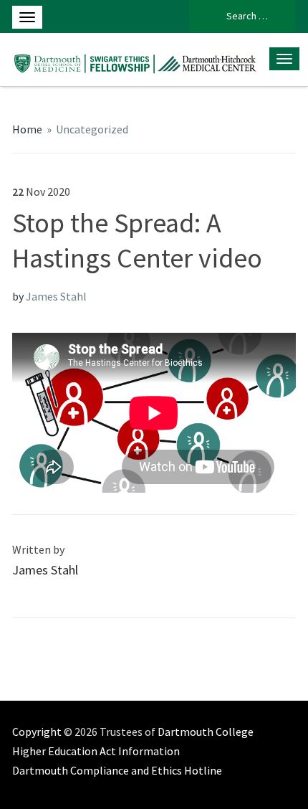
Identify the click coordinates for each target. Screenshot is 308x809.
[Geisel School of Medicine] (136, 59)
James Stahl (56, 296)
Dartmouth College (206, 731)
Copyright (37, 731)
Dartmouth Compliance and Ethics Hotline (117, 770)
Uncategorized (92, 129)
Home (27, 129)
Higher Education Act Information (96, 751)
